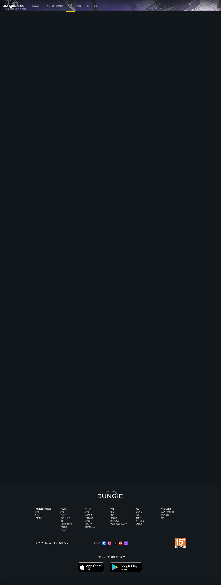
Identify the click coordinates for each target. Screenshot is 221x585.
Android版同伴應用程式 (20, 63)
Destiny (13, 6)
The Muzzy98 (66, 461)
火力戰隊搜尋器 (66, 524)
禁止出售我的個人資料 (118, 524)
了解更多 (38, 518)
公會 (62, 521)
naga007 (64, 53)
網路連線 (12, 43)
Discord (38, 515)
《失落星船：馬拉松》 (54, 6)
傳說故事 (12, 30)
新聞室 (87, 521)
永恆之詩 (12, 46)
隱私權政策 (114, 521)
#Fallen (99, 276)
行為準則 (11, 97)
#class (82, 276)
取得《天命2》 (65, 518)
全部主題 (12, 17)
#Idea (76, 276)
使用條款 (113, 518)
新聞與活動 (165, 515)
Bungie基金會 (166, 509)
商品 (137, 515)
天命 (9, 83)
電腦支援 (12, 66)
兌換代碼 (88, 524)
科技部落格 (89, 518)
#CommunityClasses (111, 276)
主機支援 (12, 70)
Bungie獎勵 (140, 521)
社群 (70, 4)
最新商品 (139, 512)
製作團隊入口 (90, 527)
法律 (112, 515)
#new (70, 276)
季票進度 (63, 527)
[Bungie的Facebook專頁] (104, 543)
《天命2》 (35, 6)
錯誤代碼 (12, 40)
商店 (87, 6)
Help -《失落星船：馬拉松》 (22, 89)
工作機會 (88, 515)
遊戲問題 (12, 50)
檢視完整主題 (66, 288)
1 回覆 (64, 478)
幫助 (79, 6)
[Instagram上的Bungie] (109, 543)
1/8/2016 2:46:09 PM (84, 295)
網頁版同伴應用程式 (18, 56)
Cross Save (64, 530)
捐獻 (162, 518)
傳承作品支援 (14, 73)
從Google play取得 (126, 567)
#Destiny (63, 276)
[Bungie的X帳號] (115, 543)
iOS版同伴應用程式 (17, 60)
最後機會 (139, 524)
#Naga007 (90, 276)
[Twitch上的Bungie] (126, 543)
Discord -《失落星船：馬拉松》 (24, 93)
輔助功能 (12, 53)
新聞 (37, 512)
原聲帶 (138, 518)
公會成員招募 (14, 79)
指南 (112, 512)
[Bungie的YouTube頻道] (120, 543)
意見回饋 (12, 23)
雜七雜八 (12, 86)
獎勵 (95, 6)
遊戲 (9, 33)
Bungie (88, 509)
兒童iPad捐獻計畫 (167, 512)
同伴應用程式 (14, 76)
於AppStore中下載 (93, 567)
